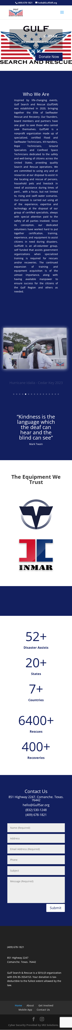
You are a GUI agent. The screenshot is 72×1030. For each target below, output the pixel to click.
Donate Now (49, 56)
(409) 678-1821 (36, 815)
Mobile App (25, 1009)
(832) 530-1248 (36, 810)
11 (43, 394)
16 (58, 394)
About (30, 1005)
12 (46, 394)
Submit (55, 907)
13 (49, 394)
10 (40, 394)
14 (52, 394)
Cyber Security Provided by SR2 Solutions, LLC (36, 1025)
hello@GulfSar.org (36, 805)
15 (55, 394)
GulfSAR (50, 36)
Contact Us (43, 1009)
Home (18, 1005)
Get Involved (45, 1005)
